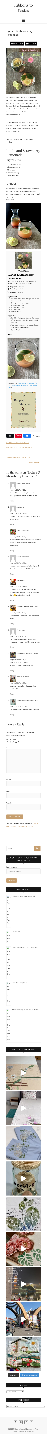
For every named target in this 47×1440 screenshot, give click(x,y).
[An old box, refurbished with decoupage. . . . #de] (23, 1249)
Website (9, 803)
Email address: (11, 867)
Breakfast (29, 447)
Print (22, 271)
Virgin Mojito (35, 462)
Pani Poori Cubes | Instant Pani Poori (23, 896)
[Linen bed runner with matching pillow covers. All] (23, 1073)
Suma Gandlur (22, 484)
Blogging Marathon (15, 447)
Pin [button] (27, 271)
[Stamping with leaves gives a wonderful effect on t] (23, 1214)
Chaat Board (16, 932)
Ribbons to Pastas (23, 7)
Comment (10, 748)
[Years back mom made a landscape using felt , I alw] (23, 1354)
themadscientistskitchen (25, 700)
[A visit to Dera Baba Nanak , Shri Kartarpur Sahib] (23, 1319)
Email (8, 791)
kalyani (19, 580)
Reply (12, 501)
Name (9, 779)
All (17, 442)
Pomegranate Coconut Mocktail (18, 457)
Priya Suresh (21, 530)
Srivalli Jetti (21, 557)
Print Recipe (32, 43)
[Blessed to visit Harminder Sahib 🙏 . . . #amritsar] (23, 1284)
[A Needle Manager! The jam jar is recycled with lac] (23, 1178)
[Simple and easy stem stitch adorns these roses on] (23, 1143)
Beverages (24, 442)
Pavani (19, 630)
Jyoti (18, 507)
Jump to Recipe (18, 43)
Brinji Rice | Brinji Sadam (19, 983)
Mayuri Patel (21, 677)
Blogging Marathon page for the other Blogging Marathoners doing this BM (22, 385)
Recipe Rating (11, 739)
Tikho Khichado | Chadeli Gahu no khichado (25, 1010)
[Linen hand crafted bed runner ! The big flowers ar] (23, 1108)
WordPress (30, 1431)
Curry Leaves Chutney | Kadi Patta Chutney (25, 947)
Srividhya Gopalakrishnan (26, 606)
